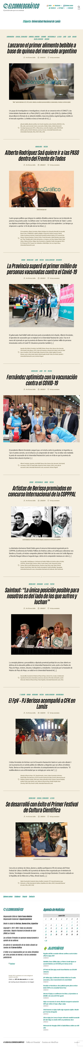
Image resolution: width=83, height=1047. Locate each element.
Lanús (64, 36)
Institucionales (52, 36)
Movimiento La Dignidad (44, 241)
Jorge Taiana (53, 565)
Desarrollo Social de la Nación (48, 235)
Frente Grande (44, 563)
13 (61, 928)
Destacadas (40, 584)
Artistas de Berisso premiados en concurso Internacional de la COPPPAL (41, 491)
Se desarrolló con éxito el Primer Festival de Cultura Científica (41, 807)
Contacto (31, 896)
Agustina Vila (23, 348)
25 (51, 934)
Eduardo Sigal (29, 563)
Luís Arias (51, 239)
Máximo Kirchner (28, 241)
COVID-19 (30, 352)
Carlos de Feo (49, 676)
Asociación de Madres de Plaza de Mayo (36, 676)
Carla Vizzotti (23, 350)
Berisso (23, 260)
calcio (24, 126)
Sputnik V (60, 354)
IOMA (52, 465)
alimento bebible (24, 124)
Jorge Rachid (31, 781)
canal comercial (29, 126)
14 (66, 928)
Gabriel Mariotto (55, 237)
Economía (43, 36)
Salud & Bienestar (38, 39)
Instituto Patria (23, 781)
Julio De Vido (33, 239)
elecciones (40, 678)
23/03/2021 (42, 278)
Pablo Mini (33, 567)
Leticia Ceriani (31, 354)
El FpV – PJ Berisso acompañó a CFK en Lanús (41, 703)
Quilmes (74, 36)
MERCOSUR (60, 128)
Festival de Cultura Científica (36, 881)
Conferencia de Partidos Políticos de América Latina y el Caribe (49, 561)
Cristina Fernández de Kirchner (27, 235)
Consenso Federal (57, 233)
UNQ (43, 132)
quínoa (26, 130)
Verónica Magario (39, 356)
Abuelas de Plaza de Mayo (26, 775)
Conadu (54, 676)
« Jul (45, 940)
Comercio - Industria (34, 36)
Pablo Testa (28, 783)
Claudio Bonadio (39, 775)
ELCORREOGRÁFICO (16, 1042)
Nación (36, 354)
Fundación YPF (47, 881)
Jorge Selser (62, 237)
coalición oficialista (38, 233)
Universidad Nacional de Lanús (54, 130)
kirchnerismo (39, 239)
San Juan (44, 130)
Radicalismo (39, 243)
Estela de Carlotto (29, 779)
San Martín (59, 260)
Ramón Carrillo (34, 783)
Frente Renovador (46, 237)
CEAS (34, 350)
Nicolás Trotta (49, 354)
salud (27, 467)
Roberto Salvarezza (32, 130)
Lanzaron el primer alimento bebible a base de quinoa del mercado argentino (41, 48)
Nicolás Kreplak (41, 354)
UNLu (40, 132)
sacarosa (40, 130)
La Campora (46, 239)
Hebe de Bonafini (55, 678)
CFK (34, 775)
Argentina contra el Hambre (49, 124)
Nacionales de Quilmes (35, 883)
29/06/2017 (42, 608)
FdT (56, 235)
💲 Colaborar (52, 8)
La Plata (59, 36)
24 (45, 934)
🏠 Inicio (48, 5)
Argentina (32, 463)
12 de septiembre (24, 231)
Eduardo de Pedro (44, 352)
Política (46, 146)
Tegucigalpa (59, 567)
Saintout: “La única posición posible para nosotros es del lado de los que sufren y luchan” (41, 596)
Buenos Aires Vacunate (58, 348)
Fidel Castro (36, 779)
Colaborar (17, 896)
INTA (33, 128)
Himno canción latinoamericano (31, 565)
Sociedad (47, 39)
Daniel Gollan (36, 352)
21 (66, 931)
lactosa (41, 128)
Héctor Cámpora (52, 779)
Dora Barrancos (30, 777)
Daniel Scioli (38, 235)
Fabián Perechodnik (25, 881)
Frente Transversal (52, 563)
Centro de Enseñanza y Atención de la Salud (47, 350)
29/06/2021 (42, 165)
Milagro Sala (35, 241)
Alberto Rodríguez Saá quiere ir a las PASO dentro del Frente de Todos (41, 155)
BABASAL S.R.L (61, 124)
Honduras (42, 565)
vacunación (46, 467)
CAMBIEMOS (30, 233)
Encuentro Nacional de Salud (45, 777)
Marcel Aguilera (41, 680)
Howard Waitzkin (60, 779)
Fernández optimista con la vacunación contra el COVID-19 (41, 380)
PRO (28, 243)
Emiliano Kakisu (47, 126)
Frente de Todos (38, 237)
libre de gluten (50, 128)
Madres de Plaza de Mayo (32, 680)
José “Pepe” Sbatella (25, 239)
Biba (21, 126)
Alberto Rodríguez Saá (43, 231)
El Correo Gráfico (31, 57)
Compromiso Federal (48, 233)
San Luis (51, 243)
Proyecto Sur (33, 243)
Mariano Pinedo (58, 239)
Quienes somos (7, 896)
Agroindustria (10, 36)
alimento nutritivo (32, 124)
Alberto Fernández (33, 231)
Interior (48, 465)
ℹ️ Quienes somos (68, 5)
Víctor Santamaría (58, 569)
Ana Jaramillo (61, 231)
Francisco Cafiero (37, 563)
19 (56, 931)
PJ (20, 243)
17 (45, 931)
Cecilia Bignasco (30, 561)
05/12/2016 (42, 713)
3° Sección (22, 694)
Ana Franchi (40, 124)
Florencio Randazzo (29, 237)
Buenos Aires (38, 146)
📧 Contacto (69, 8)
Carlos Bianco (30, 350)
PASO (62, 241)
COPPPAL (22, 563)
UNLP (37, 132)
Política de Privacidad (33, 1042)
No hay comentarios (54, 57)
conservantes (40, 126)
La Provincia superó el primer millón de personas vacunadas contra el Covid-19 (41, 269)
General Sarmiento (55, 881)
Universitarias (59, 694)
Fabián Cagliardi (52, 352)
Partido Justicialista (51, 567)
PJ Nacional (24, 243)
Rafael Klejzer (46, 243)
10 (45, 928)
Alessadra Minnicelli (53, 231)
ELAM (36, 777)
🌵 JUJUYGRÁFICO (53, 948)
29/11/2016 (42, 816)
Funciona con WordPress (50, 1042)
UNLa (34, 132)
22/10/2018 (42, 500)
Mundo (46, 482)
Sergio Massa (57, 243)
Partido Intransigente (56, 241)
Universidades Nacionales (26, 132)
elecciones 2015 (46, 678)
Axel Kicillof (39, 348)
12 (56, 928)
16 (77, 928)
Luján (69, 36)
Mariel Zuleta (28, 567)
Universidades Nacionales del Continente (44, 569)
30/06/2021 (42, 57)
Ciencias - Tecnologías (21, 36)
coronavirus (23, 465)
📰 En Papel (60, 8)
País (45, 371)
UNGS (53, 883)
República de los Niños (46, 883)
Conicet (35, 126)
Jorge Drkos (47, 565)
